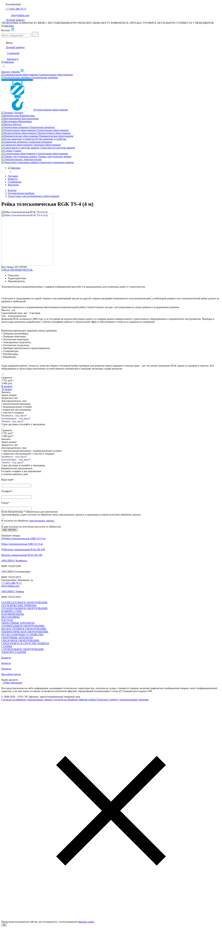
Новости (12, 179)
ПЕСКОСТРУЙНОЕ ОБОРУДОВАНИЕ (23, 628)
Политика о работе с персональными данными (123, 699)
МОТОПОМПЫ (10, 617)
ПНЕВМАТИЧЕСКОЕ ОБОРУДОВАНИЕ (24, 631)
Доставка (13, 176)
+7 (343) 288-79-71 (11, 583)
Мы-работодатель (11, 674)
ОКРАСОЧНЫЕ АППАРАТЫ (17, 623)
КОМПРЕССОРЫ (11, 611)
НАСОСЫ (7, 620)
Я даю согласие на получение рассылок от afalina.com (31, 526)
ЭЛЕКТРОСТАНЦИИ (13, 652)
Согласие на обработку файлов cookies (75, 699)
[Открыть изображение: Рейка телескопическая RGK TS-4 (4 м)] (27, 264)
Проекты (6, 668)
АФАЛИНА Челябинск (14, 560)
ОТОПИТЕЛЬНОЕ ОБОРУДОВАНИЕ (23, 625)
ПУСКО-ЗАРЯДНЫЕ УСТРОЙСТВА (22, 634)
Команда (6, 657)
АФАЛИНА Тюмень (12, 591)
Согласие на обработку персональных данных (27, 699)
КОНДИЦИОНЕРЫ (12, 614)
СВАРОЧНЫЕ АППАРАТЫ (17, 637)
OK (4, 925)
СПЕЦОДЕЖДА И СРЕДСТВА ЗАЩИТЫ (25, 643)
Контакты (13, 184)
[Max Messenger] (12, 682)
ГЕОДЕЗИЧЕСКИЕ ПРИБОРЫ (18, 605)
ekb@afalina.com (10, 586)
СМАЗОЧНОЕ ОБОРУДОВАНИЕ (20, 640)
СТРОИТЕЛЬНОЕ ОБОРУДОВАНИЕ (22, 649)
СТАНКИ (6, 646)
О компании (14, 181)
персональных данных (41, 520)
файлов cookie (86, 921)
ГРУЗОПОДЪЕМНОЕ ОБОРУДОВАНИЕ (24, 608)
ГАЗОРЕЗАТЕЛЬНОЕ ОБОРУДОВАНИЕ (24, 602)
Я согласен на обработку (15, 520)
